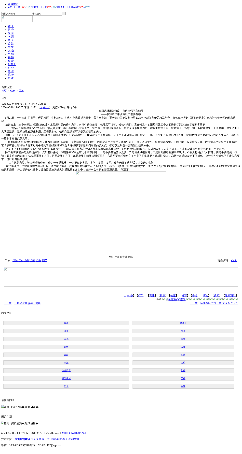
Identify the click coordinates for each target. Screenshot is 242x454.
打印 (140, 295)
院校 (183, 362)
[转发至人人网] (187, 299)
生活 (183, 386)
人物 (183, 347)
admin (234, 260)
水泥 (66, 362)
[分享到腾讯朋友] (197, 299)
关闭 (216, 295)
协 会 (11, 29)
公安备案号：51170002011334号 (49, 439)
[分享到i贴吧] (220, 299)
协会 (183, 331)
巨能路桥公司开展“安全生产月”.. (219, 303)
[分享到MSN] (200, 299)
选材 (21, 260)
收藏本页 (13, 4)
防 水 (11, 47)
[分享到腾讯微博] (163, 299)
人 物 (11, 50)
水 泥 (11, 36)
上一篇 (8, 303)
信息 (12, 90)
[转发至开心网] (207, 299)
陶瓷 (183, 339)
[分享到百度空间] (230, 299)
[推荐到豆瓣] (204, 299)
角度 (27, 260)
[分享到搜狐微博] (237, 299)
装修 (183, 370)
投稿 (162, 295)
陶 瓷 (11, 33)
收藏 (173, 295)
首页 (4, 90)
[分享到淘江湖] (214, 299)
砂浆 (66, 331)
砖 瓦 (11, 40)
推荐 (184, 295)
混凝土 (12, 64)
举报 (194, 295)
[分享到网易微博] (227, 299)
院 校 (11, 74)
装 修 (11, 71)
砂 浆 (11, 78)
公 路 (11, 43)
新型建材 (66, 378)
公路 (66, 355)
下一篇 (194, 303)
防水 (66, 386)
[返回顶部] (1, 451)
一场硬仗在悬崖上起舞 (27, 303)
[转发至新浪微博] (190, 299)
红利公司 (73, 439)
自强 (38, 260)
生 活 (11, 54)
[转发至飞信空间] (210, 299)
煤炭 (66, 323)
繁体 (152, 295)
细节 (44, 260)
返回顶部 (230, 295)
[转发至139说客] (217, 299)
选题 (15, 260)
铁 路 (11, 57)
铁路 (183, 355)
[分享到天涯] (223, 299)
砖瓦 (66, 339)
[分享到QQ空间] (176, 299)
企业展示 (66, 370)
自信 (33, 260)
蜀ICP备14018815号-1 (74, 433)
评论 (205, 295)
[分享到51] (233, 299)
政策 (66, 347)
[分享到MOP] (194, 299)
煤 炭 (11, 60)
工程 (21, 90)
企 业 (11, 67)
